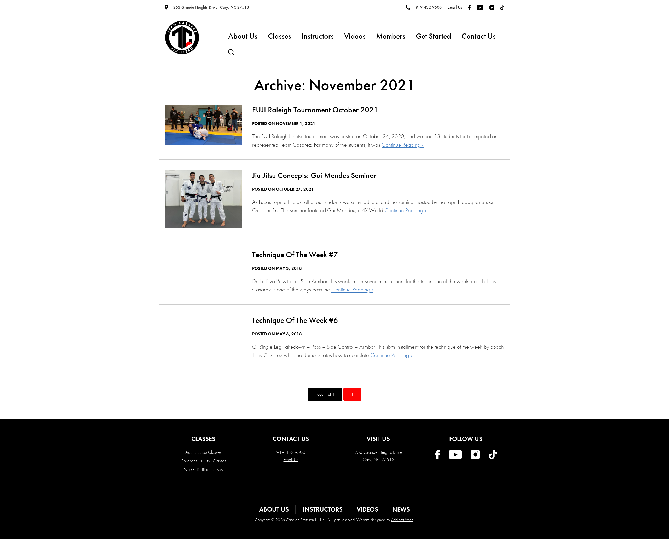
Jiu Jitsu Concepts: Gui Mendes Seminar (314, 175)
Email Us (455, 7)
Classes (279, 36)
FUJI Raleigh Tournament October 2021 (315, 110)
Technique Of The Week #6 (295, 320)
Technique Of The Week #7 (295, 255)
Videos (355, 36)
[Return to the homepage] (182, 37)
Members (390, 36)
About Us (242, 36)
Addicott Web (402, 520)
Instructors (318, 36)
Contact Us (479, 36)
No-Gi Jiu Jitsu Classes (203, 469)
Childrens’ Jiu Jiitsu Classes (203, 461)
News (401, 509)
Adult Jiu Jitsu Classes (203, 452)
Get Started (433, 36)
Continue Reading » (403, 144)
